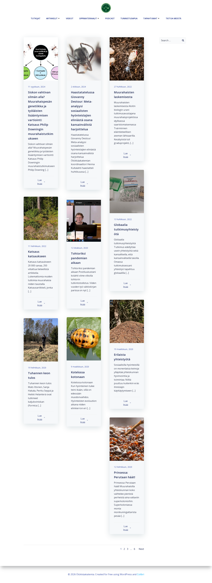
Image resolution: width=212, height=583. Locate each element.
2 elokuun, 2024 (78, 86)
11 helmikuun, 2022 (37, 246)
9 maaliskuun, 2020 (80, 366)
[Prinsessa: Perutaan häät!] (127, 438)
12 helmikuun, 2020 (123, 467)
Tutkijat (35, 18)
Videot (69, 18)
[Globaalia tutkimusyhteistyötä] (127, 191)
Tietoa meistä (173, 18)
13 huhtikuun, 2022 (123, 219)
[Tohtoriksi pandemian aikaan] (84, 220)
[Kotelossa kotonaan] (84, 338)
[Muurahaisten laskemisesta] (127, 58)
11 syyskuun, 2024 (36, 86)
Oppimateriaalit (88, 18)
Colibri (140, 574)
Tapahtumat (150, 18)
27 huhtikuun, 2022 (123, 86)
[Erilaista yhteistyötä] (127, 321)
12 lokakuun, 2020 (79, 247)
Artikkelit (52, 18)
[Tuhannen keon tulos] (41, 339)
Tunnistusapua (128, 18)
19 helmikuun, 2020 (37, 367)
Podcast (110, 18)
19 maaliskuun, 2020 (123, 349)
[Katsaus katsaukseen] (41, 218)
